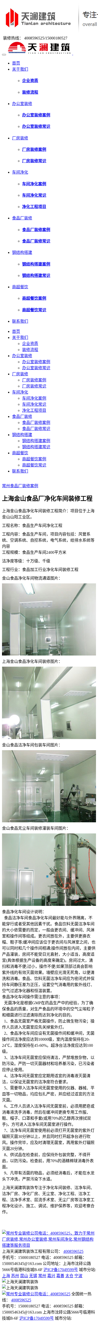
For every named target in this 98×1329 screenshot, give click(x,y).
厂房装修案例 (34, 380)
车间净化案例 (34, 398)
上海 (6, 1276)
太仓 (69, 1276)
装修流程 (30, 349)
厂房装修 (20, 138)
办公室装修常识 (36, 368)
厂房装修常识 (34, 386)
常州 (42, 1276)
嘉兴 (51, 1276)
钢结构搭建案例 (36, 441)
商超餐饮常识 (34, 465)
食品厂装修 (22, 218)
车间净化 (20, 172)
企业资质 (30, 343)
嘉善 (60, 1276)
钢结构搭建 (22, 252)
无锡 (33, 1276)
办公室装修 (22, 103)
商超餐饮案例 (34, 459)
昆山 (24, 1276)
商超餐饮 (20, 287)
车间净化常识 (34, 404)
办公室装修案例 (36, 362)
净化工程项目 (34, 410)
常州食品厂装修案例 (20, 486)
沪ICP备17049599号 (60, 1269)
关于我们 (20, 69)
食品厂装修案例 (36, 422)
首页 (16, 63)
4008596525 (73, 1251)
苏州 (15, 1276)
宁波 (78, 1276)
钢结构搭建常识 (36, 447)
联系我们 (20, 321)
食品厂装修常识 (36, 428)
